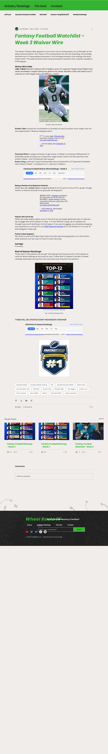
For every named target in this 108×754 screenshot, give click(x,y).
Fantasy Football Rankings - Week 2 (54, 445)
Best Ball (43, 15)
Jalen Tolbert (34, 393)
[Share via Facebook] (16, 401)
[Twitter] (31, 531)
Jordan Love (83, 389)
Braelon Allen (59, 389)
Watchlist (36, 389)
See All (101, 419)
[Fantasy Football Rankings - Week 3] (19, 431)
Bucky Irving (47, 389)
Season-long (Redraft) (60, 15)
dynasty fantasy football (65, 385)
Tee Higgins (72, 389)
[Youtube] (27, 531)
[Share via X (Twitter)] (21, 401)
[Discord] (36, 531)
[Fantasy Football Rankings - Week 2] (54, 431)
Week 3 (44, 393)
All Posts (7, 15)
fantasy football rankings (38, 385)
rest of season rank (22, 389)
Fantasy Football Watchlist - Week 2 (84, 445)
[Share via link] (31, 401)
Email (40, 525)
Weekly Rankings (80, 15)
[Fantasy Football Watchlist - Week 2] (88, 431)
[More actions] (91, 29)
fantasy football (21, 385)
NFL (52, 385)
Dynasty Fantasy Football (25, 15)
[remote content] (54, 140)
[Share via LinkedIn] (26, 401)
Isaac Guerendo (71, 393)
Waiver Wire (81, 385)
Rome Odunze (21, 393)
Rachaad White (56, 393)
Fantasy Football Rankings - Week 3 (19, 445)
